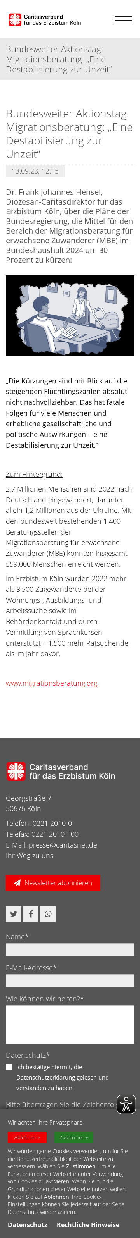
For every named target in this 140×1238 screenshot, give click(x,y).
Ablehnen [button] (25, 1137)
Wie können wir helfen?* (45, 998)
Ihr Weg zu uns (29, 855)
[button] (13, 914)
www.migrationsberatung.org (51, 683)
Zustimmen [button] (72, 1137)
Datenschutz (27, 1225)
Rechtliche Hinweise (88, 1225)
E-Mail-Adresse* (31, 967)
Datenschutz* (28, 1055)
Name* (17, 936)
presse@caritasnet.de (63, 844)
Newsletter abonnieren (58, 882)
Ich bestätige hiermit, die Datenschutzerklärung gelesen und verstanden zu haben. (62, 1077)
